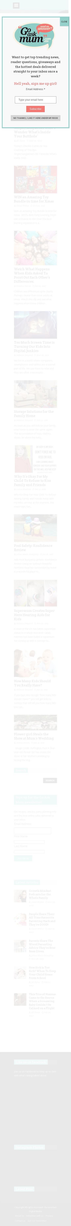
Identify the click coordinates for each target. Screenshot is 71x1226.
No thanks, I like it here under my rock (35, 118)
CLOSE (64, 21)
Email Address (35, 89)
